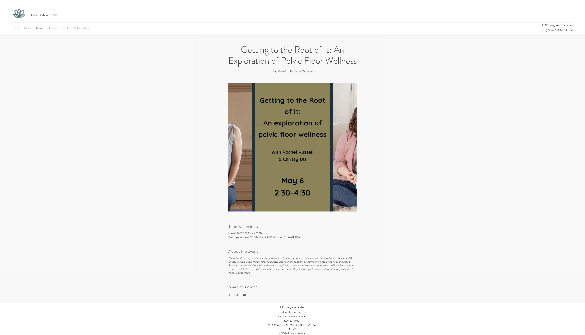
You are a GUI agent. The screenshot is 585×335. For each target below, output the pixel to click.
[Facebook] (566, 30)
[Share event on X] (237, 295)
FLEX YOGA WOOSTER (44, 15)
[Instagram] (571, 30)
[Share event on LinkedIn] (244, 295)
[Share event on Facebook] (229, 295)
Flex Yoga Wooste (292, 307)
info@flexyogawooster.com (291, 316)
